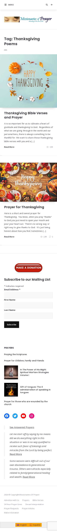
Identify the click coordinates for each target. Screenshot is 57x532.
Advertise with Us (11, 500)
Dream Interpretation (34, 504)
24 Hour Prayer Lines (13, 504)
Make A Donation (11, 512)
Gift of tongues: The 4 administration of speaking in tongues (35, 390)
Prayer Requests (11, 508)
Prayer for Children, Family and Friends (24, 360)
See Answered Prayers (22, 427)
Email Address (12, 289)
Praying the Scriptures (15, 354)
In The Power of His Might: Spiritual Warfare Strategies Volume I (34, 372)
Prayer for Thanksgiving (24, 207)
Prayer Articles (28, 508)
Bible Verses (38, 500)
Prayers (25, 500)
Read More (9, 147)
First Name (9, 299)
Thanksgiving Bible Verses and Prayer (25, 115)
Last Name (9, 310)
